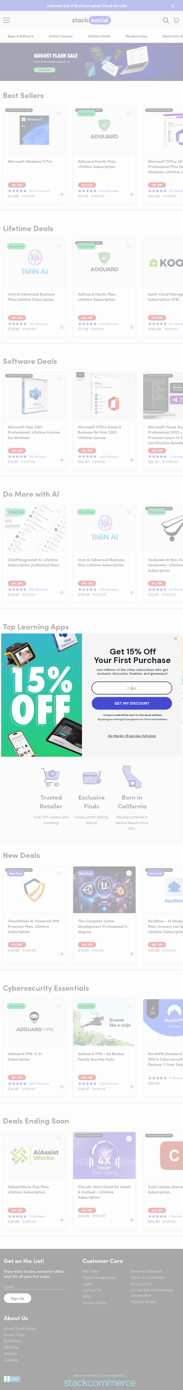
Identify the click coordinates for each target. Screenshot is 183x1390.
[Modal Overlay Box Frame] (91, 695)
